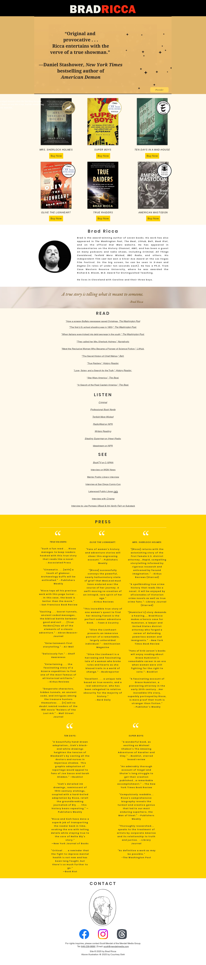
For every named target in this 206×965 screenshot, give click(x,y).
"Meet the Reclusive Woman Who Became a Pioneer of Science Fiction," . (103, 348)
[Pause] (38, 90)
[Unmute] (42, 90)
